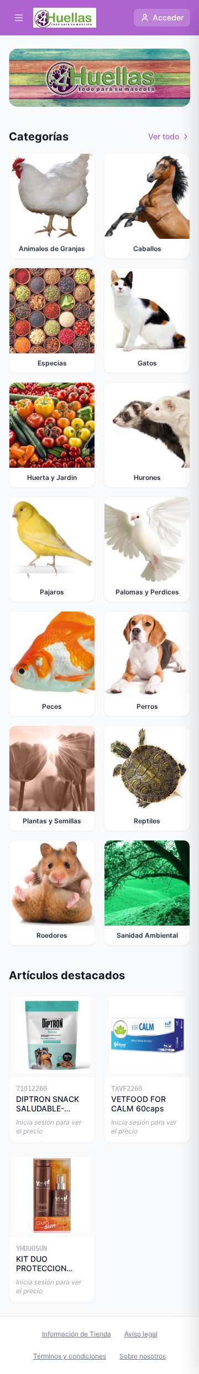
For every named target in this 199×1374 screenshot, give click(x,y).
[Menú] (19, 18)
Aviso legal (141, 1334)
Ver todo (163, 136)
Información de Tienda (76, 1334)
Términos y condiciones (69, 1356)
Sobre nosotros (142, 1356)
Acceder (168, 17)
